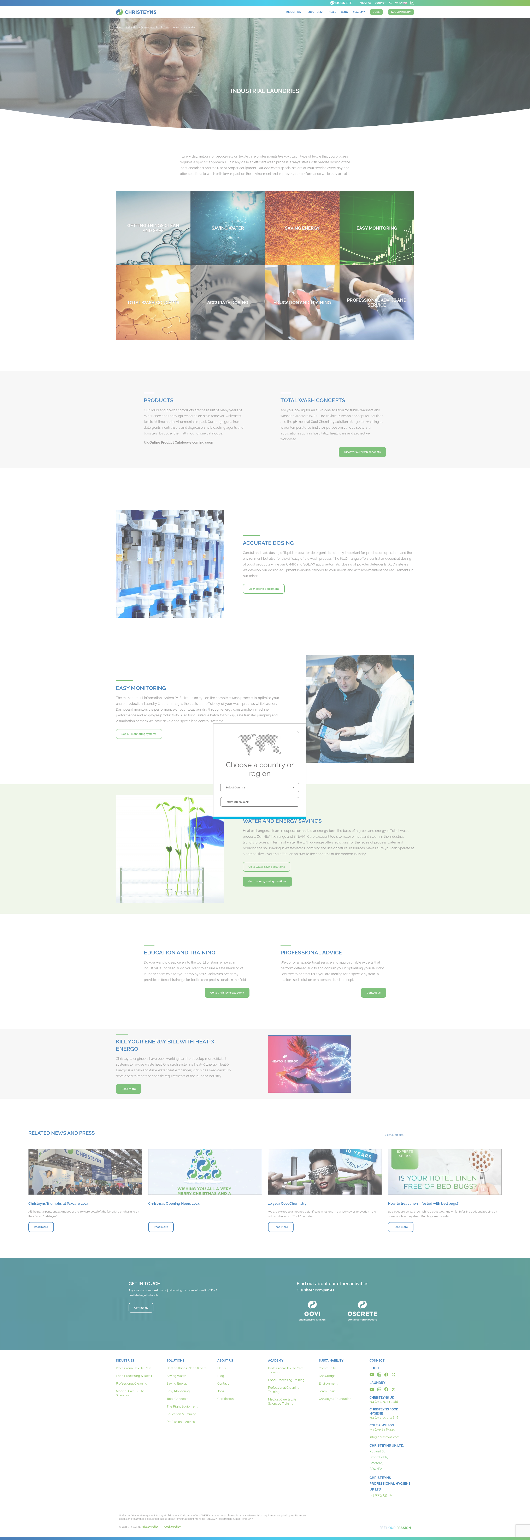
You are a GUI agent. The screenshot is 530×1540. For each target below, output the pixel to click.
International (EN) (237, 801)
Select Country (235, 787)
